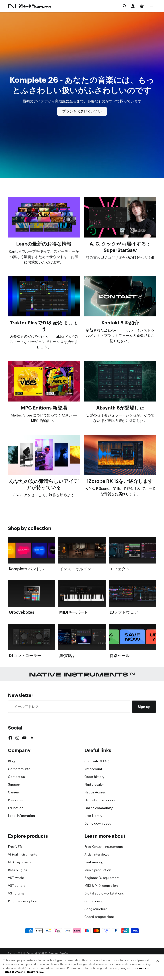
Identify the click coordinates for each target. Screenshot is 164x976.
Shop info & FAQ (96, 761)
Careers (14, 792)
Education (15, 807)
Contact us (16, 776)
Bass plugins (17, 870)
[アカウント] (132, 6)
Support (14, 784)
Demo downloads (97, 823)
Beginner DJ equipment (102, 877)
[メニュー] (151, 6)
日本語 (21, 953)
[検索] (124, 6)
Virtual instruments (22, 854)
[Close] (157, 960)
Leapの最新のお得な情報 (43, 243)
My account (93, 768)
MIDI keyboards (19, 862)
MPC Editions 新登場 (44, 407)
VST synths (16, 877)
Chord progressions (99, 916)
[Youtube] (24, 737)
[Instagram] (17, 737)
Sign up (144, 706)
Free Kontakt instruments (103, 846)
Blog (11, 761)
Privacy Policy (34, 972)
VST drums (16, 893)
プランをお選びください (82, 111)
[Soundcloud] (31, 737)
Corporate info (19, 768)
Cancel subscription (99, 800)
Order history (94, 776)
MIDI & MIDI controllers (101, 885)
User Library (93, 815)
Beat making (93, 862)
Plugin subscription (22, 901)
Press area (15, 800)
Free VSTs (15, 846)
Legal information (21, 815)
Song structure (95, 908)
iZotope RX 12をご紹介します (120, 481)
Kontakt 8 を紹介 (120, 322)
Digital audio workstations (104, 893)
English (12, 953)
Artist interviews (96, 854)
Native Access (95, 792)
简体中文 (42, 953)
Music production (97, 870)
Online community (98, 807)
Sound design (94, 901)
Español (64, 953)
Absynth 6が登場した (120, 407)
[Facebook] (10, 737)
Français (53, 953)
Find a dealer (94, 784)
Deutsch (31, 953)
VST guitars (16, 885)
